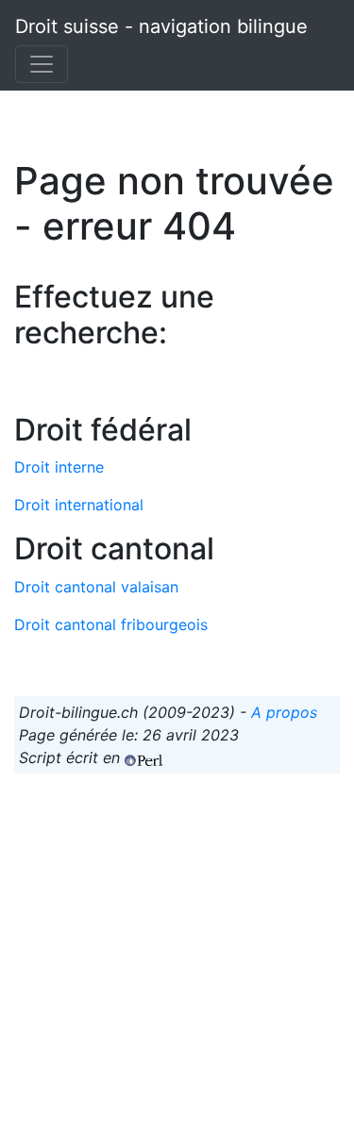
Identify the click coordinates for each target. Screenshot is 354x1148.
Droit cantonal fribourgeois (111, 624)
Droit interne (59, 467)
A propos (284, 712)
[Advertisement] (177, 965)
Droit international (78, 504)
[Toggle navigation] (41, 64)
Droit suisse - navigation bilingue (161, 26)
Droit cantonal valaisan (96, 586)
